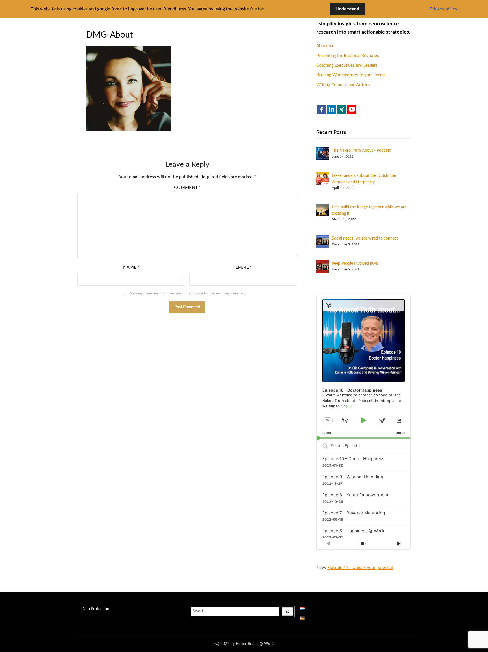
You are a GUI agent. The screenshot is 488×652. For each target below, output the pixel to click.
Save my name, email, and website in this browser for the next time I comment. (188, 293)
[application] (363, 366)
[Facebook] (321, 109)
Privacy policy (443, 9)
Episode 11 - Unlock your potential (360, 568)
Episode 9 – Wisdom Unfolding (352, 476)
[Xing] (341, 109)
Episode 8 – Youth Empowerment (355, 494)
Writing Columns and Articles (343, 85)
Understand (347, 9)
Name (131, 267)
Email (243, 267)
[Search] (287, 611)
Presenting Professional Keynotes (347, 56)
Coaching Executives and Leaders (347, 65)
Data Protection (95, 609)
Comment (187, 187)
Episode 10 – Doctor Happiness (353, 458)
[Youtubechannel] (351, 109)
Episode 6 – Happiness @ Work (353, 530)
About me (325, 46)
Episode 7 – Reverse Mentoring (353, 513)
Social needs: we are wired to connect (365, 238)
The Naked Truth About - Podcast (361, 151)
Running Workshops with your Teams (350, 75)
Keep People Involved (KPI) (355, 264)
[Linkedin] (331, 109)
